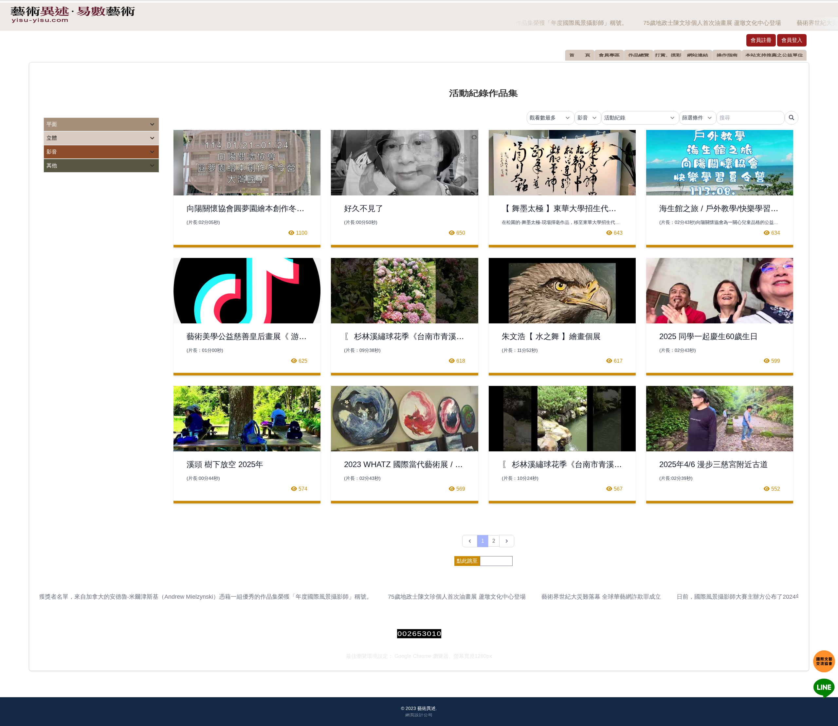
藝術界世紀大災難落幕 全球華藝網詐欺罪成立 (592, 596)
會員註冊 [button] (761, 40)
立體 (51, 138)
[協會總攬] (824, 661)
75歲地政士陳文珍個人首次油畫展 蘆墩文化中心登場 (703, 23)
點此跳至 (467, 561)
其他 (51, 165)
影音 (51, 151)
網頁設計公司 (419, 715)
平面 (51, 124)
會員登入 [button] (791, 40)
